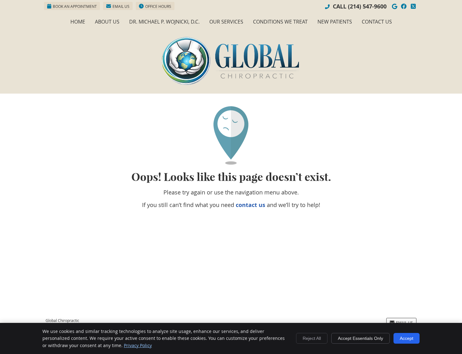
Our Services (226, 21)
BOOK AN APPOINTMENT (75, 6)
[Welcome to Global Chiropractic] (231, 83)
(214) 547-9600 (367, 6)
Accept (406, 338)
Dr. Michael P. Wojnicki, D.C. (164, 21)
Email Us (121, 6)
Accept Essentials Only (360, 338)
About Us (107, 21)
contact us (250, 205)
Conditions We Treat (280, 21)
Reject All (312, 338)
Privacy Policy (138, 345)
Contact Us (377, 21)
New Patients (334, 21)
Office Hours (158, 6)
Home (77, 21)
